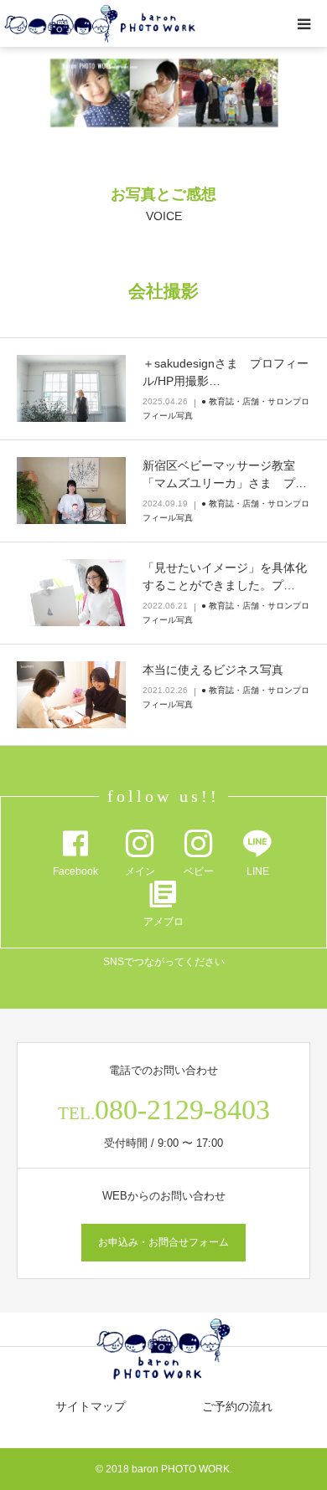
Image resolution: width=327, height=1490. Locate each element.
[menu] (303, 23)
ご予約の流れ (237, 1406)
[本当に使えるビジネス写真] (71, 694)
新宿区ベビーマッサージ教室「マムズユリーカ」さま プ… (225, 474)
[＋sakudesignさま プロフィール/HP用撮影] (71, 388)
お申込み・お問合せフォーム (163, 1242)
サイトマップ (90, 1406)
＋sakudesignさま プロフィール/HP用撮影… (226, 372)
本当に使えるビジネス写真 (213, 669)
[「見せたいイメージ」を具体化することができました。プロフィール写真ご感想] (71, 592)
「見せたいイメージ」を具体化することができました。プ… (225, 576)
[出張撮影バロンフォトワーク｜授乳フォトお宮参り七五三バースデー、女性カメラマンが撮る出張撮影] (100, 24)
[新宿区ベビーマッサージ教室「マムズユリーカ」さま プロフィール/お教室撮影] (71, 490)
